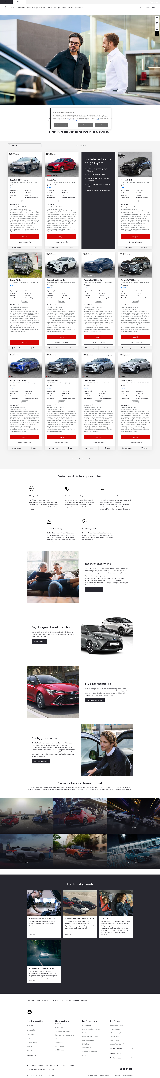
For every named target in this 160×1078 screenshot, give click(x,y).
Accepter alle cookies (101, 125)
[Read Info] (18, 204)
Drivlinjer (30, 1038)
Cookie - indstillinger (61, 125)
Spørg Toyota (114, 1040)
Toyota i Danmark (116, 1048)
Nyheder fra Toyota (116, 1025)
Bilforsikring (59, 1042)
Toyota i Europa (115, 1053)
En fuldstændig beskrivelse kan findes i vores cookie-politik (83, 120)
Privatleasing (59, 1046)
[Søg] (141, 7)
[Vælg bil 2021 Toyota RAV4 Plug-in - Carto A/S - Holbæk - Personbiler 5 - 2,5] (62, 265)
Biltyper (29, 1046)
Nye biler (30, 1025)
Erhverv (70, 7)
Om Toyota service (88, 1033)
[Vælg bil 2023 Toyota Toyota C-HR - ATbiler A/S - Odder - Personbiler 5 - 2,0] (98, 365)
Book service (86, 1025)
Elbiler (49, 7)
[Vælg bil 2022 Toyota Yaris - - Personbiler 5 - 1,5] (25, 265)
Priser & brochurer (33, 1051)
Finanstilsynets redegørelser (65, 1035)
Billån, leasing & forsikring (36, 7)
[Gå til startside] (5, 7)
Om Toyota (79, 7)
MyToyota (85, 1055)
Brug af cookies (104, 1075)
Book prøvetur (155, 2)
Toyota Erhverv (32, 1055)
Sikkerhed (85, 1044)
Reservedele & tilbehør (90, 1036)
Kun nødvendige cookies (85, 125)
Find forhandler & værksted (91, 1029)
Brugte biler (31, 1030)
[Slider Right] (40, 164)
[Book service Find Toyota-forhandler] (157, 33)
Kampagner (21, 7)
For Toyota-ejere (60, 7)
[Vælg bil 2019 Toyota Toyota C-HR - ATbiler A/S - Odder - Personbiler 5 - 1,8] (135, 365)
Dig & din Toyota (88, 1040)
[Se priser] (157, 18)
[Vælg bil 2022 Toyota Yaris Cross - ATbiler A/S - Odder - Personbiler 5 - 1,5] (25, 365)
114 (90, 459)
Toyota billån (59, 1027)
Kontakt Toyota (115, 1036)
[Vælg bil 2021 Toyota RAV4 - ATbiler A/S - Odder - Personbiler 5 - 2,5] (62, 365)
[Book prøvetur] (157, 23)
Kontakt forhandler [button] (24, 242)
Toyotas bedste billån (62, 1031)
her (53, 1000)
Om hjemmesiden (92, 1075)
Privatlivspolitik (116, 1075)
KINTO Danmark (60, 1050)
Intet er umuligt (115, 1033)
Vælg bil (25, 236)
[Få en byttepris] (157, 28)
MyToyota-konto (151, 7)
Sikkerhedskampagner (90, 1051)
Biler (12, 7)
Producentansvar (128, 1075)
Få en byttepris (32, 1042)
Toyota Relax (86, 1047)
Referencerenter (60, 1039)
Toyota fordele (115, 1029)
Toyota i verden (115, 1058)
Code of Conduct (117, 1044)
